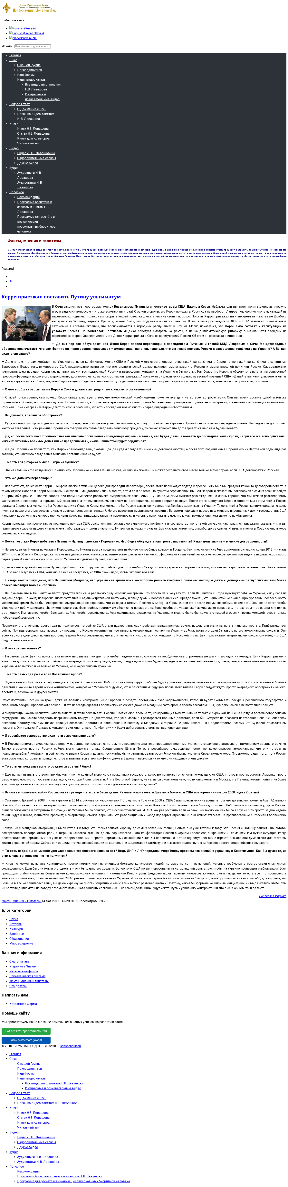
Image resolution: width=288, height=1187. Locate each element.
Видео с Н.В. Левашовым (36, 153)
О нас (13, 60)
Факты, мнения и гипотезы (22, 901)
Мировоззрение (21, 943)
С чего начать (19, 961)
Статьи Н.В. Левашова (33, 133)
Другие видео (27, 163)
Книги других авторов (33, 138)
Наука (13, 919)
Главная (15, 55)
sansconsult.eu (70, 1046)
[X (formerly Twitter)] (10, 282)
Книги (13, 124)
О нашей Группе (29, 65)
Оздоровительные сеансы (36, 158)
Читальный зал (28, 143)
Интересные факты (23, 971)
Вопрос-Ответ (19, 104)
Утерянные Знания (22, 966)
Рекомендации (28, 197)
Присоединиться (29, 70)
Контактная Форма (23, 1004)
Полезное (16, 192)
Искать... (8, 46)
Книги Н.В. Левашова (33, 128)
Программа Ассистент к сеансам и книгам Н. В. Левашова (34, 207)
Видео (14, 148)
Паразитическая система (27, 976)
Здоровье (16, 934)
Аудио (13, 168)
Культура (16, 929)
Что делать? (18, 986)
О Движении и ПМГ (31, 109)
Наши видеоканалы (31, 79)
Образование (19, 939)
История (15, 924)
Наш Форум (25, 75)
